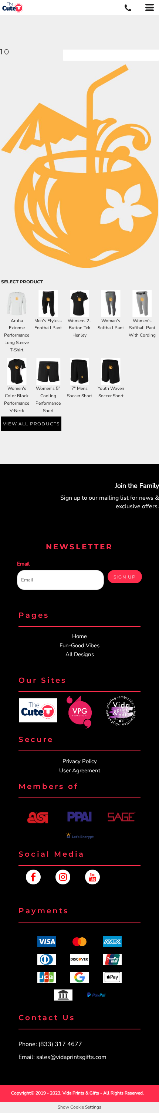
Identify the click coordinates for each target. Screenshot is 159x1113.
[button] (38, 710)
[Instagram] (62, 877)
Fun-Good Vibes (79, 645)
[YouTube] (92, 877)
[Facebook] (33, 877)
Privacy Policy (79, 761)
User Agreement (79, 770)
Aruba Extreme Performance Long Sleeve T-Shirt (16, 335)
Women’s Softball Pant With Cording (142, 328)
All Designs (79, 654)
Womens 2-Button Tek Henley (79, 328)
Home (79, 636)
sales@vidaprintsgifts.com (71, 1057)
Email (23, 563)
